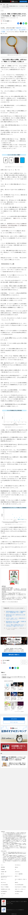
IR (15, 869)
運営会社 (16, 867)
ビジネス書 (4, 674)
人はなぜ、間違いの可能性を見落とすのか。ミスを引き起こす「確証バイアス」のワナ (16, 625)
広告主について (3, 879)
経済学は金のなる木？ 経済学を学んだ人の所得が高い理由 (15, 615)
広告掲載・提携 (3, 871)
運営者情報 (3, 867)
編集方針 (16, 882)
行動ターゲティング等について (20, 889)
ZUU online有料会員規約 (19, 884)
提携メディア (17, 876)
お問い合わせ (17, 871)
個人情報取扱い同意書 (18, 891)
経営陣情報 (3, 869)
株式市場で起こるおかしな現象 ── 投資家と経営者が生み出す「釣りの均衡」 (16, 622)
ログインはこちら (14, 722)
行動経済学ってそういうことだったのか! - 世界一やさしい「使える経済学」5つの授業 (14, 29)
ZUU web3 (17, 893)
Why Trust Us (3, 882)
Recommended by (18, 711)
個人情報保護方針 (4, 891)
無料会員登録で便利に (23, 1)
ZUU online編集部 (6, 660)
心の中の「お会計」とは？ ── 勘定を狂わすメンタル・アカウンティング (16, 619)
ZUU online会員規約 (4, 884)
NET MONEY (3, 893)
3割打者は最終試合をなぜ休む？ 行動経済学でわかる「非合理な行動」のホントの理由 (16, 612)
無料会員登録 (14, 718)
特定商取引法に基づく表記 (5, 889)
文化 (2, 10)
